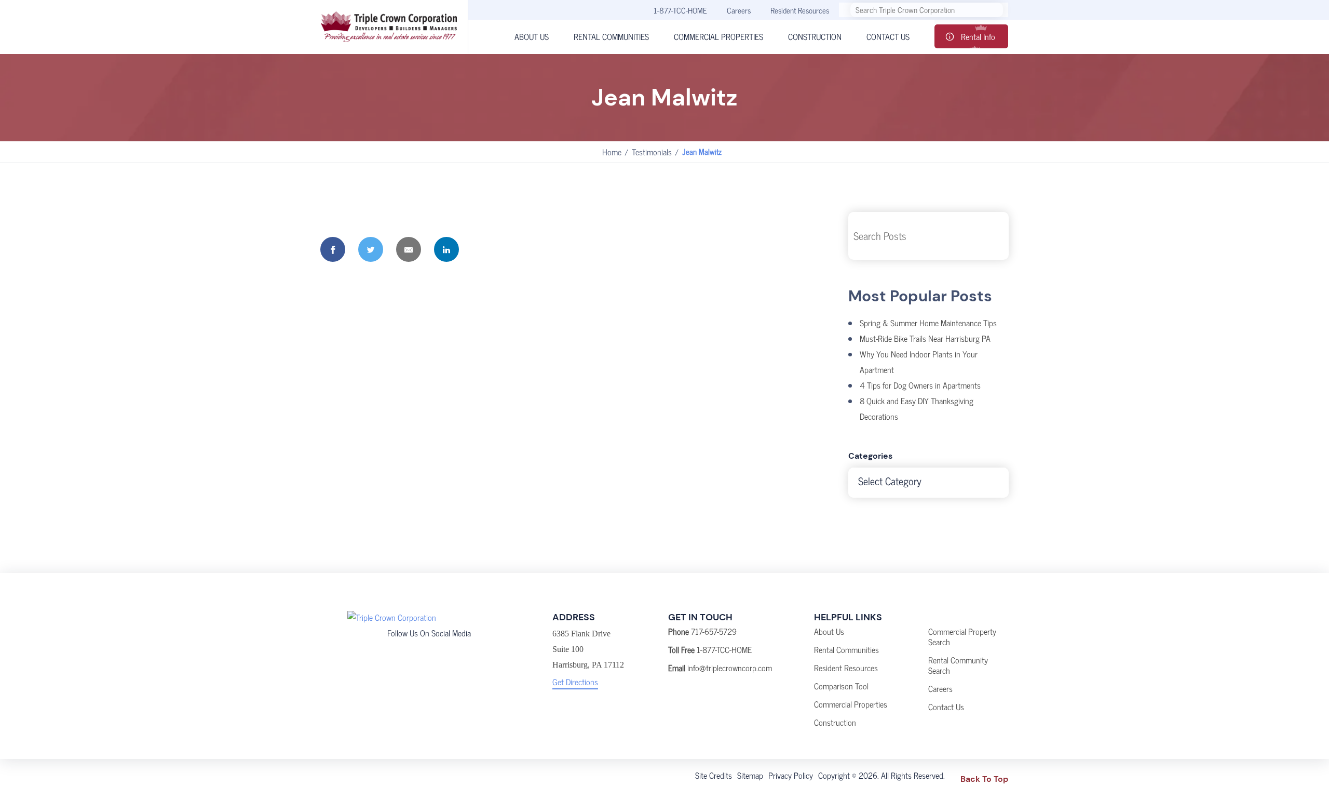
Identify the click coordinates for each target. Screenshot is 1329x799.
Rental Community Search (958, 665)
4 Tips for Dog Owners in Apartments (920, 385)
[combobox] (928, 483)
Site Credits (713, 775)
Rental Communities (846, 649)
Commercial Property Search (962, 636)
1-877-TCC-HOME (680, 10)
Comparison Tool (841, 686)
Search (993, 236)
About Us (829, 631)
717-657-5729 (714, 631)
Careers (739, 10)
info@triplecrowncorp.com (729, 667)
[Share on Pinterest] (484, 249)
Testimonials (652, 151)
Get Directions (575, 681)
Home (611, 151)
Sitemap (750, 775)
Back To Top (984, 779)
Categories (870, 455)
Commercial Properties (850, 704)
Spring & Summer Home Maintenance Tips (928, 322)
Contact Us (946, 706)
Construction (835, 722)
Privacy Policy (790, 775)
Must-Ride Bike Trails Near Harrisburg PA (925, 338)
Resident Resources (799, 10)
